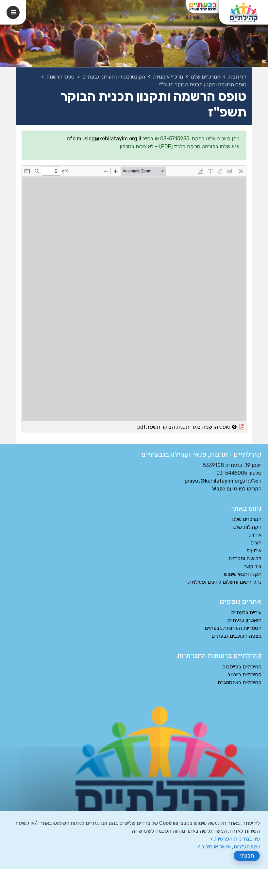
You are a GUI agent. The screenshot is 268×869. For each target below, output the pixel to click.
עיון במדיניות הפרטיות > (235, 839)
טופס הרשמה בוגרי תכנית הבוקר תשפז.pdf (165, 425)
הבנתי (247, 855)
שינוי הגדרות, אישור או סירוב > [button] (228, 846)
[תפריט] (13, 12)
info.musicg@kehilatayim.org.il (103, 138)
